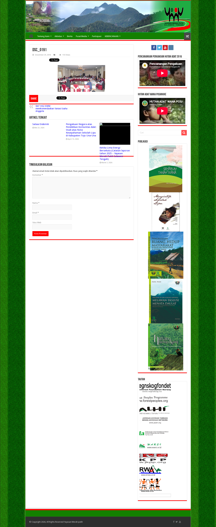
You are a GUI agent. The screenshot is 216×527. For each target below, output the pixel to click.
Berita (69, 36)
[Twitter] (159, 47)
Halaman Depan (31, 36)
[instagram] (170, 47)
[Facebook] (153, 47)
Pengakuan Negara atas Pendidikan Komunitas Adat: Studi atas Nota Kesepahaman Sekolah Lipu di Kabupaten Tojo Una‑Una (81, 130)
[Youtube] (165, 47)
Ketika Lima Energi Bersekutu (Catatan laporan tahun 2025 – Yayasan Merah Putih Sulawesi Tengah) (115, 153)
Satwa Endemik (40, 124)
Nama (35, 203)
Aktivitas (58, 36)
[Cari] (184, 132)
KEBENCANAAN (111, 36)
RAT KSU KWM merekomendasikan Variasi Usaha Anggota (51, 107)
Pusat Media (81, 36)
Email (35, 213)
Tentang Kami (43, 36)
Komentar (37, 175)
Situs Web (36, 222)
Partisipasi (96, 36)
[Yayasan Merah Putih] (108, 16)
